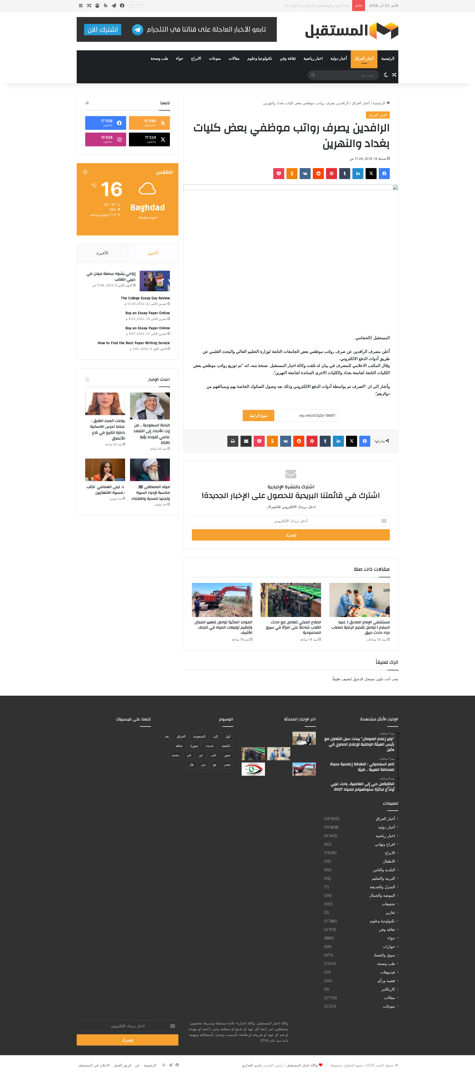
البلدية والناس (384, 870)
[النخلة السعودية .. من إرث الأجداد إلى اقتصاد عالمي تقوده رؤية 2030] (150, 406)
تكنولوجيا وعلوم (259, 59)
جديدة (210, 746)
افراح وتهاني (385, 844)
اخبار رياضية (313, 59)
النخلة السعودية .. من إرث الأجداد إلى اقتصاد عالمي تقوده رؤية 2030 (151, 434)
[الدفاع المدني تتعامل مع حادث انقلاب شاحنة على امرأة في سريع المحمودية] (291, 600)
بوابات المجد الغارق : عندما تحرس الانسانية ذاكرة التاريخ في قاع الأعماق (107, 429)
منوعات (215, 59)
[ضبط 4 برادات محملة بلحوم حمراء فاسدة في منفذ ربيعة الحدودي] (279, 769)
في (189, 755)
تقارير (390, 912)
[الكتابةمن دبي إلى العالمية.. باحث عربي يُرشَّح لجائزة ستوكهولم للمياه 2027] (253, 738)
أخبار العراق (364, 59)
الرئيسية (387, 59)
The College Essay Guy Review (145, 298)
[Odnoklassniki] (291, 173)
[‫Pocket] (278, 173)
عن (201, 755)
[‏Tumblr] (344, 173)
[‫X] (371, 173)
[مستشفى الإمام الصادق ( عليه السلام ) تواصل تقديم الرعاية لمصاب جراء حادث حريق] (359, 600)
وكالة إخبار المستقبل (302, 1065)
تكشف (225, 746)
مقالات (234, 59)
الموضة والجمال (382, 895)
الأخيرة (102, 253)
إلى (215, 736)
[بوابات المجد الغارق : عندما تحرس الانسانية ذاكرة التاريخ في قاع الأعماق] (105, 404)
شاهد (179, 746)
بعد (167, 736)
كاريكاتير (388, 989)
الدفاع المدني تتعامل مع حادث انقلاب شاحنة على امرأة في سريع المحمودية (293, 627)
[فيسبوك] (384, 173)
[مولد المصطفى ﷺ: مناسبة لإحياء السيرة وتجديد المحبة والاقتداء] (150, 470)
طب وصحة (159, 59)
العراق (181, 736)
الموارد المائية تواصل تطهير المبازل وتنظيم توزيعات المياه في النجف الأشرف (223, 627)
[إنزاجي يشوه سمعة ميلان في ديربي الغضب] (155, 281)
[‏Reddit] (318, 173)
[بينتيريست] (331, 173)
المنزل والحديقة (382, 887)
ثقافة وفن (288, 59)
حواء (179, 59)
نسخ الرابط (258, 415)
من (203, 764)
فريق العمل (122, 1065)
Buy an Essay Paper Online (147, 313)
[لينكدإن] (357, 173)
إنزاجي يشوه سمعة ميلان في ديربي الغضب (111, 276)
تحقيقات (388, 904)
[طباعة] (232, 441)
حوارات (389, 946)
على (214, 755)
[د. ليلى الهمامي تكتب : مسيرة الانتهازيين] (105, 470)
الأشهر (153, 253)
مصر (227, 764)
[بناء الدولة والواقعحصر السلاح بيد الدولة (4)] (304, 753)
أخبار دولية (338, 59)
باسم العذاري (252, 1065)
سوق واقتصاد (384, 955)
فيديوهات (387, 972)
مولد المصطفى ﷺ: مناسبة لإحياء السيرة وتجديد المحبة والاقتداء (150, 492)
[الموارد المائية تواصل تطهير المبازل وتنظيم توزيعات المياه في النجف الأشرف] (222, 600)
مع (214, 764)
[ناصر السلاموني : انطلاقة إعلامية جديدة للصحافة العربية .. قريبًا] (279, 738)
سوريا (194, 746)
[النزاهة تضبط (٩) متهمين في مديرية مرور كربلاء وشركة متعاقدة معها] (253, 769)
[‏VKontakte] (305, 173)
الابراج (196, 59)
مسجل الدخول (364, 679)
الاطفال (389, 861)
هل (191, 764)
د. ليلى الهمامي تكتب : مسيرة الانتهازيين (106, 490)
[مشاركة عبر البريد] (246, 441)
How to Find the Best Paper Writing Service (134, 343)
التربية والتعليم (383, 878)
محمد (175, 755)
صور (227, 755)
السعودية (199, 736)
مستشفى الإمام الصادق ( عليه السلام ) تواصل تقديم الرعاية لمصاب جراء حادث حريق (284, 5)
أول (227, 736)
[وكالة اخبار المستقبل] (347, 31)
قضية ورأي (386, 980)
